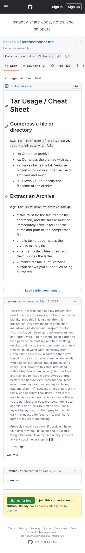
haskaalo (11, 42)
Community (61, 528)
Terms (11, 528)
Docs (74, 528)
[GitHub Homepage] (30, 542)
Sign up (74, 7)
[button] (58, 56)
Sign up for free (20, 500)
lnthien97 (14, 471)
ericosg (13, 301)
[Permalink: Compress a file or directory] (7, 127)
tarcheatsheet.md (38, 42)
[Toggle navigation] (5, 6)
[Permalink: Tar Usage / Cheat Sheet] (7, 105)
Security (35, 528)
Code (13, 65)
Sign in (57, 7)
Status (47, 528)
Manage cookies (48, 532)
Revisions (35, 65)
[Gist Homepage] (30, 6)
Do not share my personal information (42, 535)
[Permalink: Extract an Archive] (7, 196)
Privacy (23, 528)
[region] (42, 186)
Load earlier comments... (42, 290)
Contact (31, 532)
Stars (63, 65)
